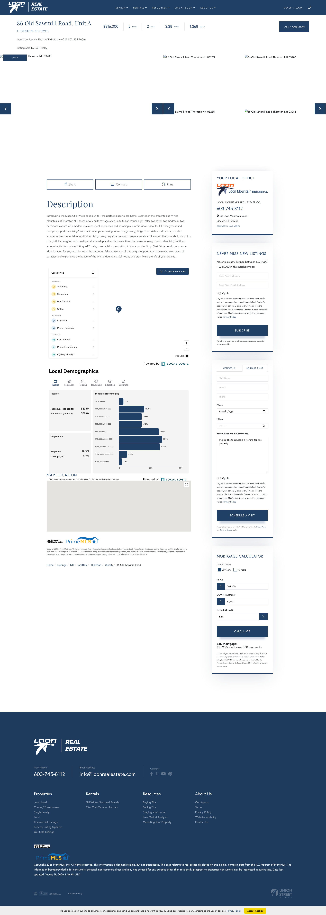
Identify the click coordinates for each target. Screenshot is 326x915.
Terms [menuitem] (198, 807)
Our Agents (234, 226)
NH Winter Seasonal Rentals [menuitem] (102, 802)
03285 (109, 565)
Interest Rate (225, 609)
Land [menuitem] (37, 817)
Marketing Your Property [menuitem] (157, 822)
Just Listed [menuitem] (40, 802)
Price (220, 579)
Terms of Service (226, 530)
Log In (299, 8)
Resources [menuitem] (159, 7)
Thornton (96, 565)
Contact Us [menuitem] (202, 822)
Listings (61, 565)
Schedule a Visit (254, 368)
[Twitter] (157, 774)
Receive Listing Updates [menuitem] (48, 827)
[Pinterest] (170, 774)
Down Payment (226, 594)
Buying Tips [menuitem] (149, 802)
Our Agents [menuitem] (202, 802)
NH (72, 565)
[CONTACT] (294, 26)
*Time (220, 419)
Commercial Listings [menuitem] (46, 822)
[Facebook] (151, 774)
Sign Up (287, 8)
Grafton (82, 565)
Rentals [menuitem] (138, 7)
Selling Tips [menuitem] (149, 807)
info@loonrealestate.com (107, 773)
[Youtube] (163, 774)
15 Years (242, 569)
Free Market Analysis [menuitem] (155, 817)
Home (50, 565)
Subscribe (242, 330)
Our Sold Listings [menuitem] (44, 832)
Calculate (242, 631)
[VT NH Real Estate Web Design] (281, 893)
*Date (220, 405)
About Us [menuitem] (206, 7)
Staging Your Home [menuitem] (154, 812)
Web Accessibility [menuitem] (205, 817)
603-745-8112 (230, 208)
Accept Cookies (255, 910)
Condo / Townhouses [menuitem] (46, 807)
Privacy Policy (229, 317)
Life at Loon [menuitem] (184, 7)
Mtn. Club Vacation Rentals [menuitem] (102, 807)
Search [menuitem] (121, 7)
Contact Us (222, 226)
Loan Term (224, 564)
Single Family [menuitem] (41, 812)
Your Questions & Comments (232, 433)
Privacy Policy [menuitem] (203, 812)
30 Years (226, 569)
